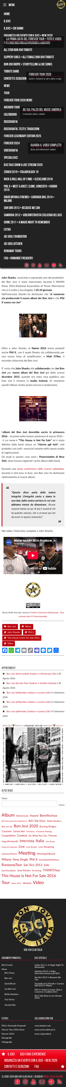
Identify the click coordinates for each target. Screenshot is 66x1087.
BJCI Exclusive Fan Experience (14, 821)
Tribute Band (11, 71)
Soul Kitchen (24, 870)
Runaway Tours (13, 251)
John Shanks (13, 632)
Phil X (31, 632)
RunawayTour (12, 865)
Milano (6, 859)
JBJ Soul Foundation (15, 236)
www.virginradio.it (43, 1034)
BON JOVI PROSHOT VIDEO (43, 150)
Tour (6, 93)
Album (28, 626)
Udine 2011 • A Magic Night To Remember (27, 222)
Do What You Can (38, 836)
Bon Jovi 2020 (26, 826)
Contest (22, 835)
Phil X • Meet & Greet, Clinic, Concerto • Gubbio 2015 (30, 188)
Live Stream (31, 847)
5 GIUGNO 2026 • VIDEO (34, 114)
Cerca (4, 798)
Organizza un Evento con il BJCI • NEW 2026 (28, 35)
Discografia (11, 121)
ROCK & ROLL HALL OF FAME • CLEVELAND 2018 (28, 179)
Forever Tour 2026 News (18, 100)
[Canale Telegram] (55, 265)
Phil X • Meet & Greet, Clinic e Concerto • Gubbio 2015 (48, 991)
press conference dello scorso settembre (40, 469)
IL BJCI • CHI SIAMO (13, 28)
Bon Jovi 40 (7, 827)
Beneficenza (48, 815)
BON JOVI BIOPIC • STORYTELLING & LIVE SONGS (28, 64)
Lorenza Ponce (9, 854)
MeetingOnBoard (46, 854)
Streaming (36, 871)
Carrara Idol (19, 831)
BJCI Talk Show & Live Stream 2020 (23, 165)
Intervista (27, 841)
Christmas (30, 831)
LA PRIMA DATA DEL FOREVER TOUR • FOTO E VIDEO (33, 39)
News (7, 86)
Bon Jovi (12, 626)
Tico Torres (9, 1000)
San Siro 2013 (33, 865)
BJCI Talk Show (37, 821)
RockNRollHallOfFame (49, 860)
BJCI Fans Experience (33, 1054)
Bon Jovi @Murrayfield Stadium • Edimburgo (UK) (31, 674)
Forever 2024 (12, 143)
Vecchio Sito (10, 1005)
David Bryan (10, 984)
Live (22, 846)
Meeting (26, 853)
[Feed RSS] (62, 265)
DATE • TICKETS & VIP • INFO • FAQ (45, 79)
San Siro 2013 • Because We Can (22, 208)
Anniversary (22, 816)
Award (34, 815)
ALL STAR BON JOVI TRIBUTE (18, 50)
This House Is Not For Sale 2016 (23, 638)
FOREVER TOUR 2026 (40, 74)
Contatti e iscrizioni (16, 1066)
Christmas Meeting (44, 831)
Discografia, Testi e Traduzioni (21, 129)
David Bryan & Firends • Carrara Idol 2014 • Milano (49, 985)
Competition (9, 835)
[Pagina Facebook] (28, 265)
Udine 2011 (16, 883)
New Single (20, 859)
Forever (53, 835)
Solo (46, 865)
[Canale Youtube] (41, 265)
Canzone (6, 831)
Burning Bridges (48, 826)
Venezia (27, 883)
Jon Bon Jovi (10, 989)
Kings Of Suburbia (9, 847)
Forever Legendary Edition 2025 (22, 136)
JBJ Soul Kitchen (13, 244)
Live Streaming (46, 847)
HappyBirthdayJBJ (10, 841)
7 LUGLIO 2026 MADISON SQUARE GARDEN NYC (28, 43)
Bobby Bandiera (54, 821)
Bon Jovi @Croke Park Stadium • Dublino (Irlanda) (31, 683)
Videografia (11, 150)
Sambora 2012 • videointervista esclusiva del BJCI (33, 215)
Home (7, 14)
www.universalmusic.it (45, 1030)
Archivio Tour (12, 107)
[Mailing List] (48, 265)
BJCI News (9, 973)
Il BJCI (7, 21)
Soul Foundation (9, 871)
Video (10, 643)
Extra (7, 229)
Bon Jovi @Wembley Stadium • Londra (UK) (28, 693)
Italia (40, 841)
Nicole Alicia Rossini (53, 1076)
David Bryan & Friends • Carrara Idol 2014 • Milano (29, 198)
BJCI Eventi (7, 965)
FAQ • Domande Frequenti (18, 258)
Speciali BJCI (11, 157)
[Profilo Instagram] (34, 265)
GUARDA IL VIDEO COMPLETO (46, 145)
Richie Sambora (11, 994)
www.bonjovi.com (43, 1026)
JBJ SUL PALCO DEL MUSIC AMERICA (42, 110)
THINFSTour (51, 870)
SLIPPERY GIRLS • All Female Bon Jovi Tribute (29, 57)
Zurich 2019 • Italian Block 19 (21, 172)
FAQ (36, 1066)
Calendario (10, 114)
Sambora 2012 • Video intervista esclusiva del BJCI (47, 972)
